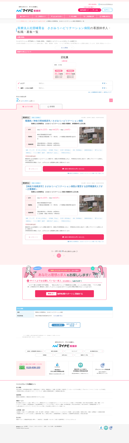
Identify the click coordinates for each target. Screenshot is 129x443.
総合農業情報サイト (40, 404)
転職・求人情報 (56, 389)
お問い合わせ (64, 355)
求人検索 (74, 16)
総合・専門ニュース (33, 402)
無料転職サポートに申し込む (89, 10)
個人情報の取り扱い (94, 351)
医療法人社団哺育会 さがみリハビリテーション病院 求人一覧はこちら (86, 173)
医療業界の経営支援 (74, 413)
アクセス (31, 426)
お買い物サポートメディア (23, 406)
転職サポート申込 (84, 355)
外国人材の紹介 (84, 413)
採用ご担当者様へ (93, 4)
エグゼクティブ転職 (66, 412)
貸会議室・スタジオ (48, 419)
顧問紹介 (94, 412)
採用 (45, 426)
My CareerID (85, 404)
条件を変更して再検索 (65, 325)
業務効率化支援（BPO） (30, 419)
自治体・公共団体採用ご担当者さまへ (34, 351)
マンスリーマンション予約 (38, 406)
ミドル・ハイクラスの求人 (74, 389)
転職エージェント (55, 412)
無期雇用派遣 (57, 413)
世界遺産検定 (30, 404)
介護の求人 (64, 413)
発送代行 (40, 419)
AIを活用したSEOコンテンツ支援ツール (55, 406)
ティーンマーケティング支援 (66, 402)
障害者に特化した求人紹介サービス (25, 391)
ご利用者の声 (90, 16)
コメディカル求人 (29, 413)
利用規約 (44, 355)
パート (91, 389)
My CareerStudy (76, 404)
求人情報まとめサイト (21, 402)
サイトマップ (74, 351)
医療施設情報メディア (95, 404)
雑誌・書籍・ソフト (99, 402)
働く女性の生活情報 (88, 402)
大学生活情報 (78, 402)
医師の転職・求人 (40, 413)
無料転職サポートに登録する (65, 294)
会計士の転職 (76, 412)
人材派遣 (18, 412)
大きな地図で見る (57, 315)
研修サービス (19, 419)
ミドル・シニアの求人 (100, 389)
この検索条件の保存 (96, 92)
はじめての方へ (57, 16)
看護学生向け (37, 389)
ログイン (107, 10)
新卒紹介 (47, 412)
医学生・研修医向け (46, 389)
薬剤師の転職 (101, 412)
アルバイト (85, 389)
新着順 (52, 106)
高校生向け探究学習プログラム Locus (35, 397)
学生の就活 (19, 389)
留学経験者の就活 (27, 389)
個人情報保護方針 (58, 426)
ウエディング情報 (21, 404)
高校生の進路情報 (20, 397)
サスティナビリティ (38, 426)
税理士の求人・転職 (85, 412)
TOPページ (25, 16)
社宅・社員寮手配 (59, 419)
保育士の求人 (49, 413)
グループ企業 (50, 426)
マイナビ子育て (50, 404)
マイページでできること (106, 4)
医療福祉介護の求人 (60, 391)
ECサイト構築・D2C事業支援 (63, 404)
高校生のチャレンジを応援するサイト (49, 402)
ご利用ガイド (42, 16)
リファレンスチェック (71, 419)
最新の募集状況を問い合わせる (74, 169)
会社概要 (26, 426)
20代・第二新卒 (39, 412)
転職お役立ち (106, 16)
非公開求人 (26, 101)
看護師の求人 (20, 413)
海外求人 (64, 389)
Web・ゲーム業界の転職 (28, 412)
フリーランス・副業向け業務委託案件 (45, 391)
